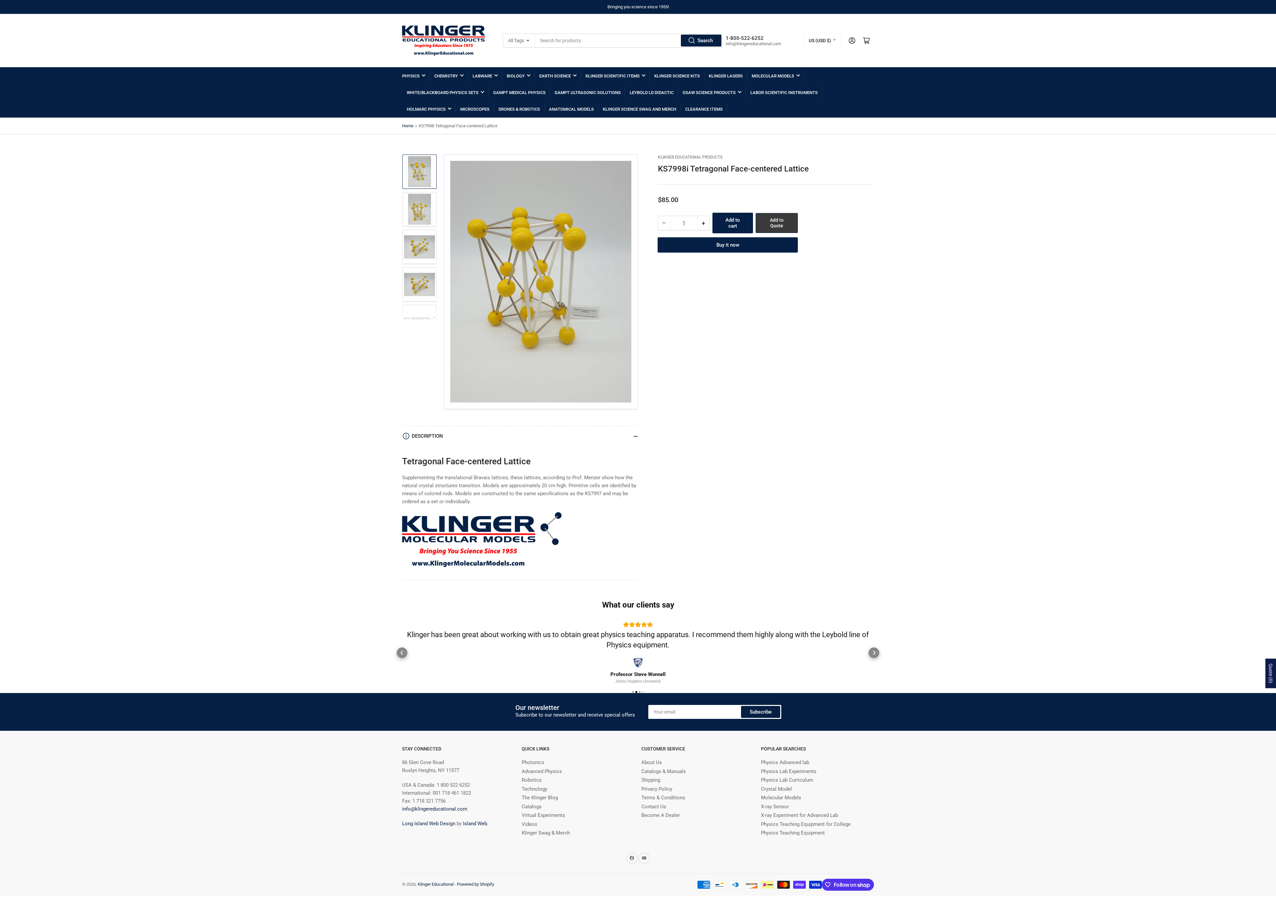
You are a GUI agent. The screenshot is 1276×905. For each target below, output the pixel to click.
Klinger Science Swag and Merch (639, 109)
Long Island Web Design (428, 824)
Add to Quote (777, 222)
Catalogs (532, 807)
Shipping (650, 780)
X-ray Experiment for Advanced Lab (799, 815)
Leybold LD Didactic (652, 92)
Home (407, 125)
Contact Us (653, 807)
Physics (411, 75)
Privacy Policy (656, 789)
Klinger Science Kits (677, 75)
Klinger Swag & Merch (546, 833)
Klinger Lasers (726, 75)
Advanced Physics (542, 771)
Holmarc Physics (426, 109)
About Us (651, 762)
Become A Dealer (660, 815)
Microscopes (474, 109)
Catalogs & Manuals (663, 771)
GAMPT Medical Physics (519, 92)
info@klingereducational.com (434, 809)
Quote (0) (1270, 673)
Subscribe (761, 712)
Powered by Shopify (475, 884)
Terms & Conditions (663, 798)
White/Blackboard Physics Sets (442, 92)
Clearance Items (704, 109)
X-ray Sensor (775, 807)
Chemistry (446, 75)
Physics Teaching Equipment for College (806, 824)
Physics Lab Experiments (788, 771)
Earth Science (555, 75)
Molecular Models (773, 75)
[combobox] (628, 41)
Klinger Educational (436, 884)
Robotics (532, 780)
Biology (516, 75)
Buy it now (727, 245)
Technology (534, 789)
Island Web (475, 824)
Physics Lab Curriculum (787, 780)
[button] (402, 652)
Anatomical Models (571, 109)
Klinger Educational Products (690, 157)
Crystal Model (776, 789)
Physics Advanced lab (785, 762)
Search (705, 41)
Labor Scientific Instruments (784, 92)
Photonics (533, 762)
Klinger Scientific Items (612, 75)
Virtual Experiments (543, 815)
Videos (529, 824)
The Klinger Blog (540, 798)
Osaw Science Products (709, 92)
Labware (482, 75)
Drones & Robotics (519, 109)
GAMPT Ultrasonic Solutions (588, 92)
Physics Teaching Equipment (793, 833)
